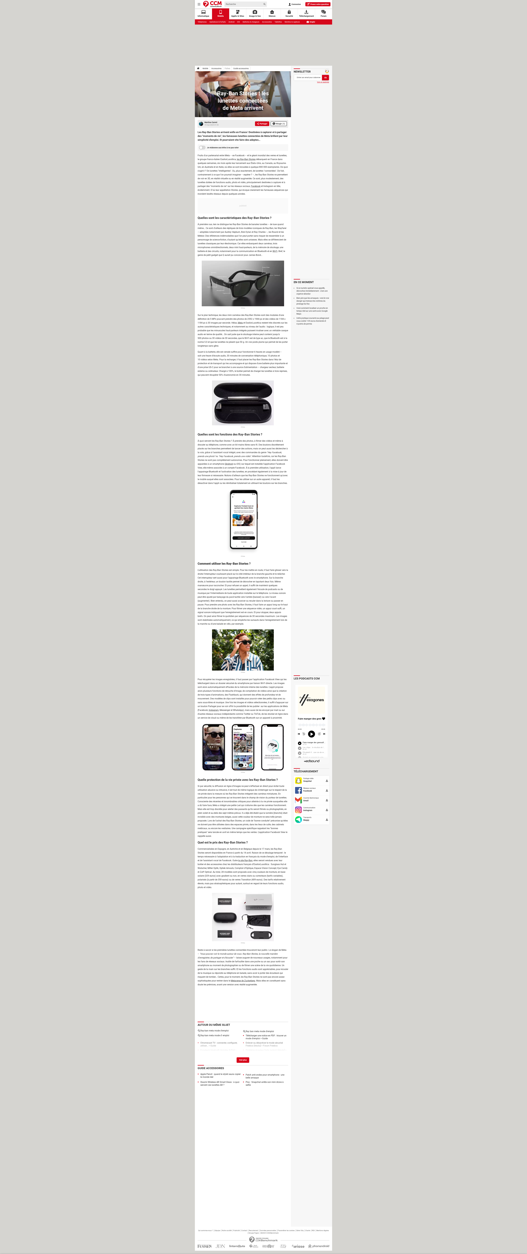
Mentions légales (322, 1231)
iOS (238, 22)
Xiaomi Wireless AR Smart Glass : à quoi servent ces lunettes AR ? (219, 1083)
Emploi (312, 22)
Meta (240, 322)
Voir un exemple (323, 82)
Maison (272, 16)
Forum (323, 16)
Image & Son (255, 16)
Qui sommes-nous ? (205, 1231)
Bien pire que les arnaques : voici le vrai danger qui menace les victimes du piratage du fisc (312, 301)
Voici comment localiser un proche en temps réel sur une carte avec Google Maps (312, 311)
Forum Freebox (270, 1045)
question (319, 4)
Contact (244, 1231)
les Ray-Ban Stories (246, 159)
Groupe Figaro (254, 1233)
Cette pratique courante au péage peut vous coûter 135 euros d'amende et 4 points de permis (312, 321)
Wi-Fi (275, 251)
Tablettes (278, 22)
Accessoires (267, 22)
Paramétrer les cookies (286, 1231)
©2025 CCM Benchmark (270, 1233)
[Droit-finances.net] (253, 1246)
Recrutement (253, 1231)
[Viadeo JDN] (283, 1246)
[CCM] (212, 4)
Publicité (236, 1231)
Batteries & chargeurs (251, 22)
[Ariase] (298, 1246)
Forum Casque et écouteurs (259, 1053)
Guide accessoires (241, 68)
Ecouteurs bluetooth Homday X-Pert (217, 1050)
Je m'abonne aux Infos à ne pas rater (223, 147)
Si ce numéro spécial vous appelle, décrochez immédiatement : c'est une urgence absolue (312, 291)
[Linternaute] (237, 1246)
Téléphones (202, 22)
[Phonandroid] (319, 1246)
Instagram (214, 710)
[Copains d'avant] (268, 1246)
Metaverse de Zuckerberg (243, 980)
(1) (280, 124)
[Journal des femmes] (204, 1246)
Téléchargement (306, 16)
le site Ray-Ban (245, 860)
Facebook (255, 186)
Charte (307, 1231)
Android (231, 22)
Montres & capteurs (292, 22)
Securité (289, 16)
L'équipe (217, 1231)
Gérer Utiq (300, 1231)
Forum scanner (207, 1053)
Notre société (227, 1231)
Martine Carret (210, 122)
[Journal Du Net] (220, 1246)
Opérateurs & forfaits (217, 22)
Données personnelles (268, 1231)
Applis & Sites (237, 16)
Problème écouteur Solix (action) (261, 1050)
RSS (313, 1231)
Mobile (205, 68)
